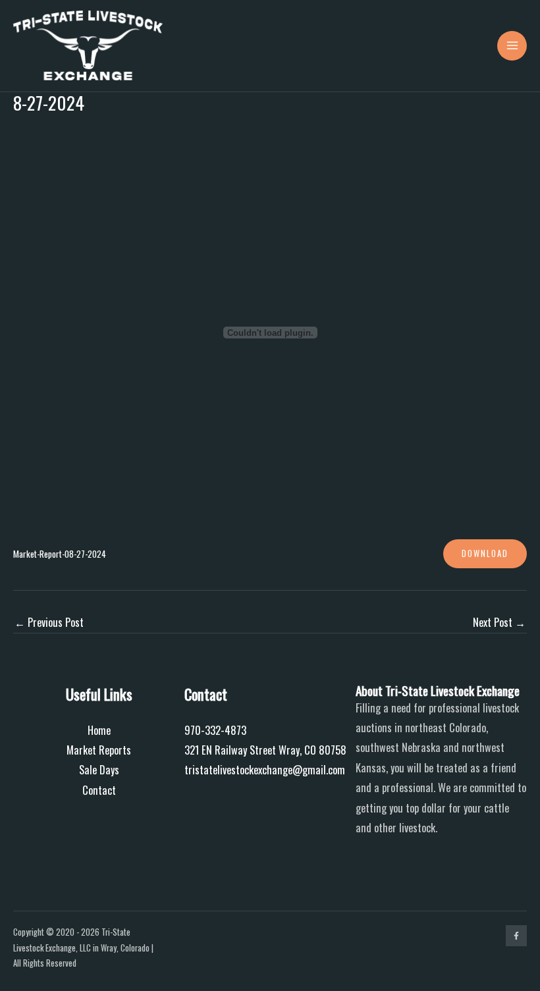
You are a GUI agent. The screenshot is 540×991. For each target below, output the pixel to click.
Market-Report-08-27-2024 (59, 553)
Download (485, 553)
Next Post (499, 622)
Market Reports (99, 749)
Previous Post (49, 622)
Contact (99, 790)
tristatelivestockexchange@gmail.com (264, 769)
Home (99, 730)
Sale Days (99, 769)
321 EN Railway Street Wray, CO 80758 (265, 749)
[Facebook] (516, 935)
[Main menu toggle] (512, 46)
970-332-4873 (215, 730)
